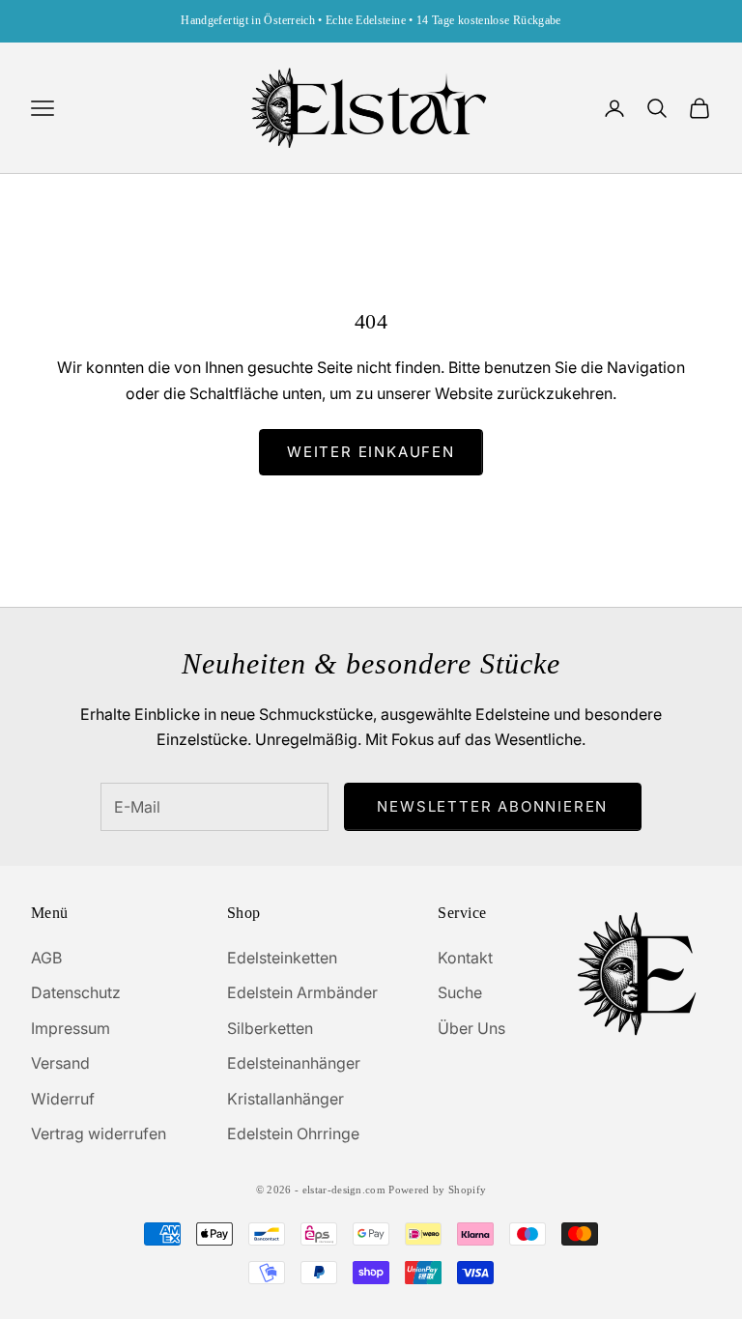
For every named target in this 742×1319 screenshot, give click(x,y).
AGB (46, 957)
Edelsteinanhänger (293, 1063)
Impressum (70, 1028)
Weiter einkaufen (371, 452)
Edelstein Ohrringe (293, 1133)
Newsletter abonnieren (492, 806)
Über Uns (471, 1028)
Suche (460, 992)
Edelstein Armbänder (302, 992)
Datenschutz (76, 992)
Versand (60, 1063)
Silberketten (270, 1028)
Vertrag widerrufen (98, 1133)
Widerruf (63, 1098)
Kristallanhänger (285, 1098)
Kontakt (465, 957)
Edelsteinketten (282, 957)
